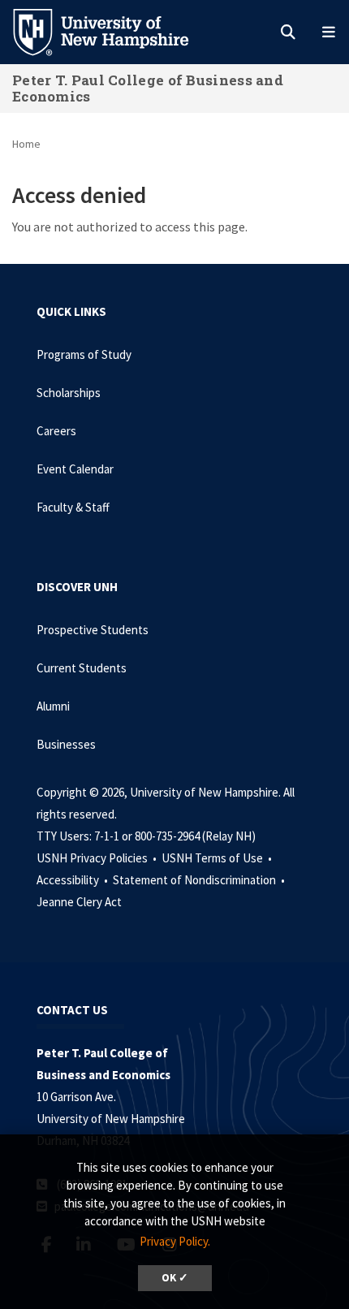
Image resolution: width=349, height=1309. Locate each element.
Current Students (82, 668)
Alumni (53, 706)
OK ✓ (175, 1278)
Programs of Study (84, 354)
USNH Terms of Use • (218, 858)
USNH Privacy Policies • (98, 858)
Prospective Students (93, 629)
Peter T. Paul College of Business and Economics (147, 88)
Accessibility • (73, 880)
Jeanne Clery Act (79, 901)
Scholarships (69, 392)
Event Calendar (75, 469)
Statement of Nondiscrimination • (200, 880)
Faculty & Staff (73, 507)
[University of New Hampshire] (113, 31)
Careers (56, 430)
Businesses (66, 744)
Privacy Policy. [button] (175, 1241)
